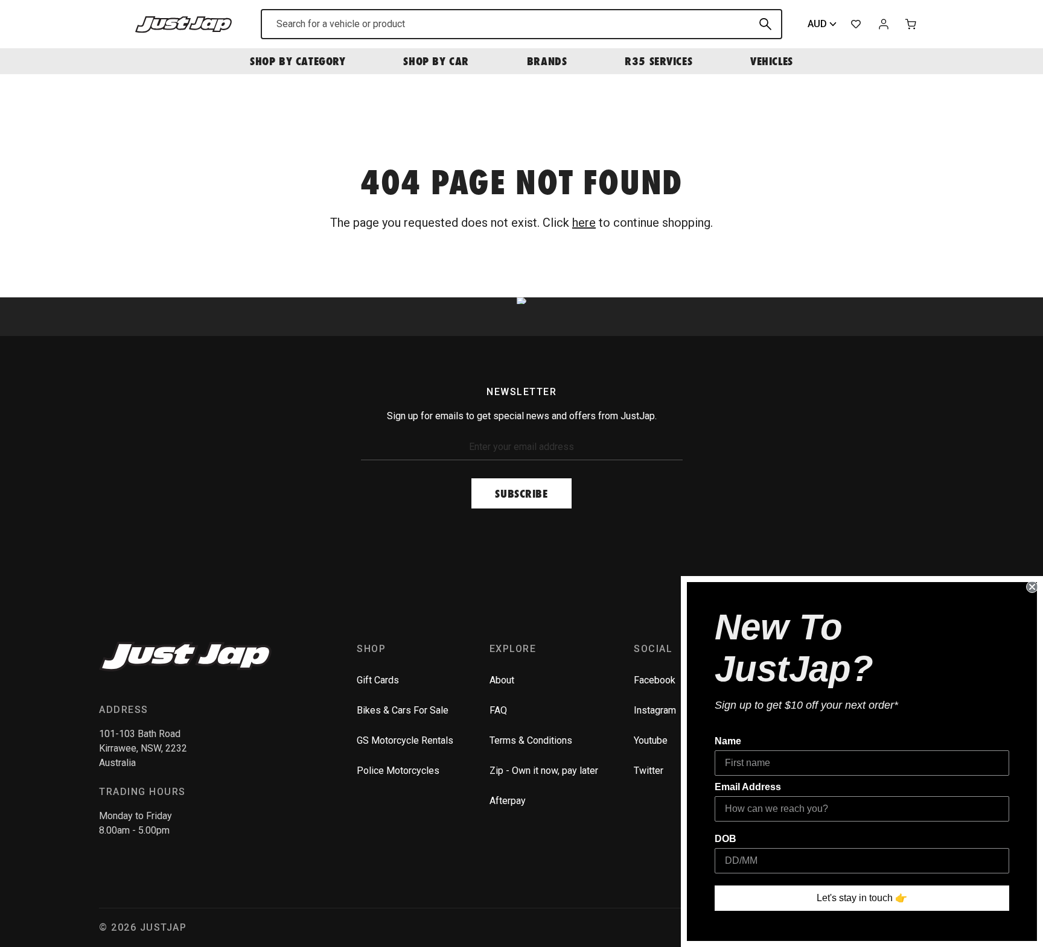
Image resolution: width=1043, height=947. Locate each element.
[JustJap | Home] (183, 24)
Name (728, 741)
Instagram (655, 710)
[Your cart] (911, 24)
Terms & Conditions (531, 740)
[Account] (884, 24)
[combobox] (521, 24)
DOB (725, 839)
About (502, 680)
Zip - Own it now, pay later (544, 770)
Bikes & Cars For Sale (402, 710)
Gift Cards (378, 680)
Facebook (654, 680)
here (584, 222)
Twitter (648, 770)
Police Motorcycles (398, 770)
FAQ (498, 710)
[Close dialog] (1032, 587)
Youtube (651, 740)
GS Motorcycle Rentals (405, 740)
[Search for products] (765, 24)
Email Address (748, 787)
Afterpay (508, 800)
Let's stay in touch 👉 (862, 898)
